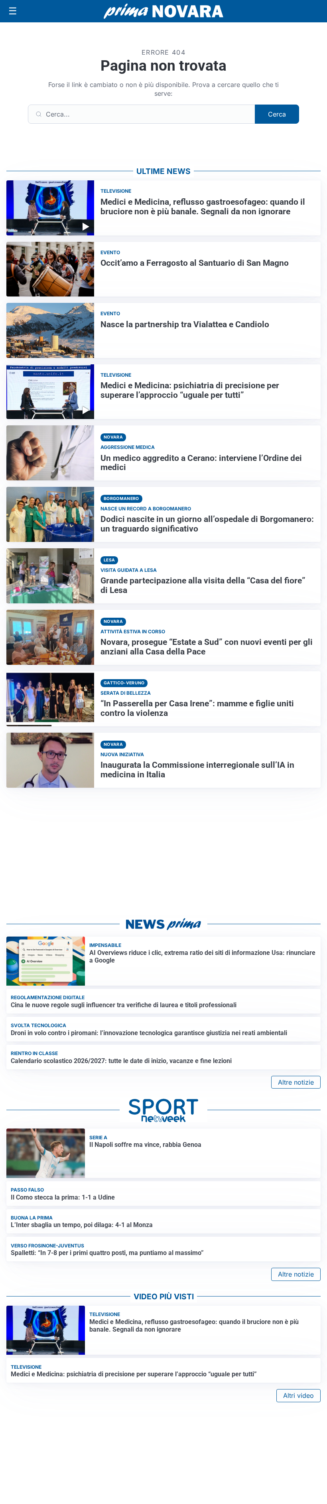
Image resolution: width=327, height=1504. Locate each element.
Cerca (277, 114)
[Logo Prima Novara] (163, 11)
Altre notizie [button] (296, 1082)
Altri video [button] (298, 1395)
